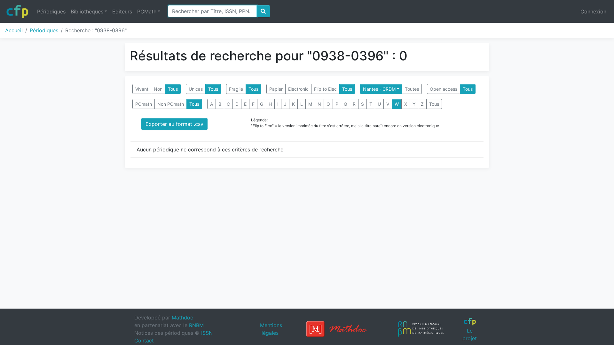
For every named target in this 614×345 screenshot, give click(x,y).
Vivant (141, 89)
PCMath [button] (146, 11)
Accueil (14, 30)
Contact (144, 340)
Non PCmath (170, 104)
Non (158, 89)
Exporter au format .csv (174, 124)
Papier (276, 89)
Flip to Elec (325, 89)
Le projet (469, 334)
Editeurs (122, 11)
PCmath (143, 104)
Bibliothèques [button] (87, 11)
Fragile (236, 89)
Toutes (412, 89)
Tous (173, 89)
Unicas (196, 89)
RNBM (196, 325)
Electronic (298, 89)
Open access (443, 89)
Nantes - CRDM (379, 89)
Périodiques (51, 11)
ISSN (207, 333)
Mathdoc (182, 317)
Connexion (593, 11)
